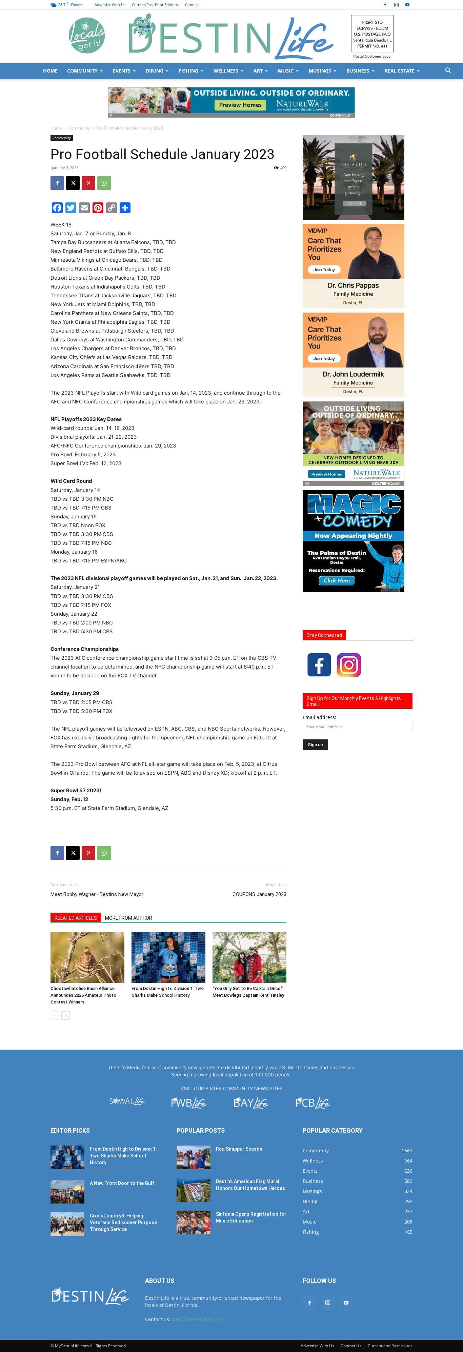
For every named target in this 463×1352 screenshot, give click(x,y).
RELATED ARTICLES (76, 918)
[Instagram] (396, 4)
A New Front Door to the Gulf (122, 1183)
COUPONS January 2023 (259, 894)
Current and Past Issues (390, 1346)
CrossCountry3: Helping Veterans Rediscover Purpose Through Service (123, 1222)
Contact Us (351, 1346)
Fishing (188, 70)
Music (286, 70)
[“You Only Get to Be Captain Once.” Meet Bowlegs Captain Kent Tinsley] (249, 957)
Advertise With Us (110, 4)
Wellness (226, 70)
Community (82, 70)
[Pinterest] (88, 183)
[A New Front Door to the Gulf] (67, 1192)
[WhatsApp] (104, 183)
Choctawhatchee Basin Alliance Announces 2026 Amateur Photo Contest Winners (83, 995)
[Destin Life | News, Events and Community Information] (231, 36)
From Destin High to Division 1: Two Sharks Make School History (123, 1155)
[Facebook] (385, 4)
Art (258, 70)
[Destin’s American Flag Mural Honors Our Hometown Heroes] (193, 1190)
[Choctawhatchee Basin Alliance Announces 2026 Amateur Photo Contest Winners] (87, 957)
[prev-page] (55, 1015)
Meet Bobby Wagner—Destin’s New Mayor (97, 894)
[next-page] (65, 1015)
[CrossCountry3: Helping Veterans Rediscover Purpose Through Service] (67, 1224)
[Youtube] (407, 4)
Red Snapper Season (239, 1149)
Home (50, 70)
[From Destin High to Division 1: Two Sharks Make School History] (168, 957)
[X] (73, 183)
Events (121, 70)
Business (357, 70)
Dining (154, 70)
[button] (448, 71)
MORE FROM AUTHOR (128, 918)
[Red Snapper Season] (193, 1157)
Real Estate (400, 70)
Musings (320, 70)
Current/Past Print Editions (155, 4)
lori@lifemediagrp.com (198, 1319)
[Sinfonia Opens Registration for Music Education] (193, 1222)
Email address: (319, 717)
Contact (192, 4)
